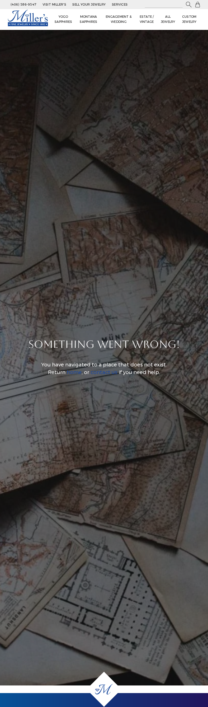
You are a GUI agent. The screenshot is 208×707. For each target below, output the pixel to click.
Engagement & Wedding (119, 19)
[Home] (104, 689)
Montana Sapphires (88, 19)
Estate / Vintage (147, 19)
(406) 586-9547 (24, 4)
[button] (189, 5)
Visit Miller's (54, 4)
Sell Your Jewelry (89, 4)
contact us (104, 372)
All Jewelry (168, 19)
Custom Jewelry (189, 19)
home (74, 372)
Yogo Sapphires (63, 19)
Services (120, 4)
